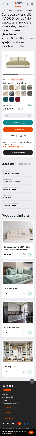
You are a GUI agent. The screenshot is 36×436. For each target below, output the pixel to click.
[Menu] (4, 4)
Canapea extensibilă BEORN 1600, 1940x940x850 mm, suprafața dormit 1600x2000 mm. (17, 249)
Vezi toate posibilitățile (11, 147)
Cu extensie (28, 10)
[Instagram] (8, 423)
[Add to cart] (29, 254)
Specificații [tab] (8, 163)
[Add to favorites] (23, 254)
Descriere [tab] (24, 163)
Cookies (4, 400)
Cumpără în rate (18, 130)
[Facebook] (17, 136)
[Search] (8, 4)
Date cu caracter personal (10, 403)
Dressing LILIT (9, 367)
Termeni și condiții (7, 397)
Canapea (19, 10)
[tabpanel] (18, 62)
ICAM (3, 10)
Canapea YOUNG (10, 288)
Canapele (10, 10)
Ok (31, 432)
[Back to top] (32, 381)
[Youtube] (13, 423)
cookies (13, 433)
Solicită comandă (18, 152)
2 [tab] (25, 74)
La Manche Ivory (20, 83)
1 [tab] (10, 74)
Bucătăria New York (11, 328)
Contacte (5, 394)
